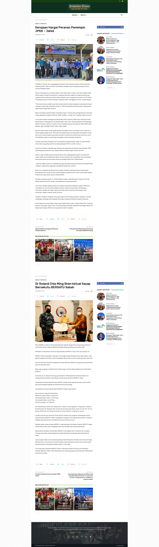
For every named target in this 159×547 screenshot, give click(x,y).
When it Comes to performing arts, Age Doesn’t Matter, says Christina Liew (44, 257)
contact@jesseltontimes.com (82, 532)
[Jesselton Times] (79, 7)
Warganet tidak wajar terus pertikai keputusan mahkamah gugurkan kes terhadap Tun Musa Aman (114, 81)
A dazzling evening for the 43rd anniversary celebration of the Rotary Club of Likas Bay (83, 257)
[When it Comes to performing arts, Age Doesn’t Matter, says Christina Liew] (44, 250)
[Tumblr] (86, 536)
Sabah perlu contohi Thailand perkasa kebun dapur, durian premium (64, 258)
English (74, 15)
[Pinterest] (81, 536)
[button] (122, 15)
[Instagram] (73, 536)
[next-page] (39, 264)
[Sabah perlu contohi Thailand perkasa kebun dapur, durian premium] (64, 250)
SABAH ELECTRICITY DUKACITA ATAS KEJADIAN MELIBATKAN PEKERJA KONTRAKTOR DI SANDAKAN (114, 71)
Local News (44, 253)
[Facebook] (120, 1)
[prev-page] (36, 264)
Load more (109, 87)
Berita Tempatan (43, 20)
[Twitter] (122, 1)
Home (36, 20)
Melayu (83, 15)
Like (122, 27)
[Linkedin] (77, 536)
